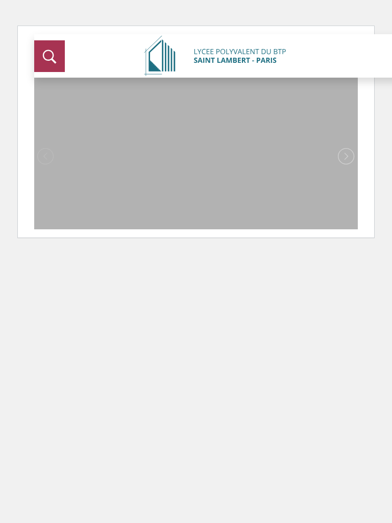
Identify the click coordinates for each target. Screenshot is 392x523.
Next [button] (346, 157)
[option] (196, 147)
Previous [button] (45, 157)
